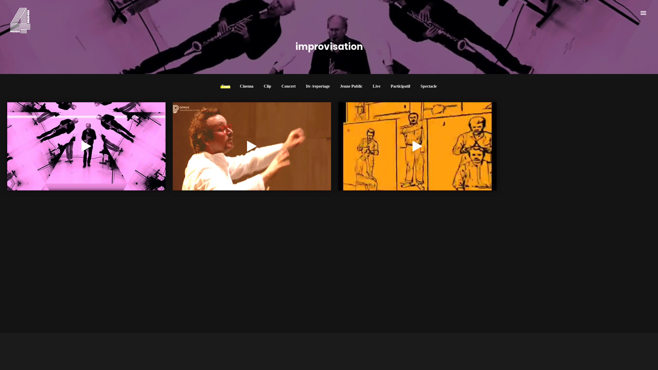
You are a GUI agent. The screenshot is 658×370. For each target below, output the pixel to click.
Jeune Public (351, 86)
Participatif (400, 86)
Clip (267, 86)
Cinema (246, 86)
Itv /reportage (318, 86)
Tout (225, 86)
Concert (288, 86)
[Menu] (643, 12)
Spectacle (429, 86)
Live (376, 86)
